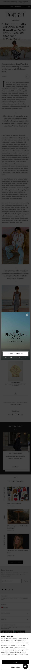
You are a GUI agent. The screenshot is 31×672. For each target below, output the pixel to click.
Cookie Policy (7, 652)
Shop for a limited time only (15, 353)
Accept (15, 662)
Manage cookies (15, 667)
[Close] (27, 314)
